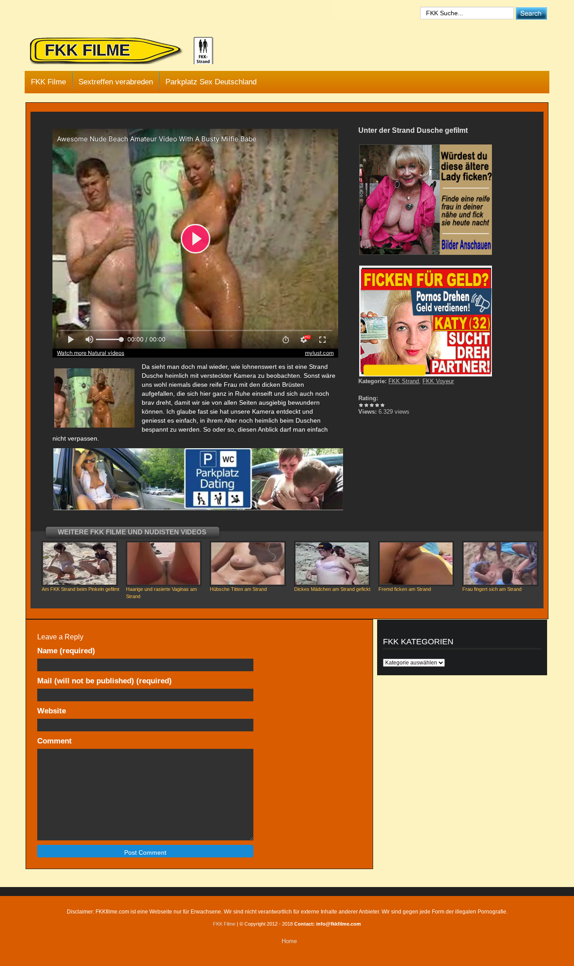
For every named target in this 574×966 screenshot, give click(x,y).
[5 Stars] (382, 405)
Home (289, 941)
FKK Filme (48, 82)
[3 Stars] (371, 405)
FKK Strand (403, 381)
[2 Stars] (366, 405)
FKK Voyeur (438, 381)
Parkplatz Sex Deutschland (211, 82)
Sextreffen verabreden (115, 82)
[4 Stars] (377, 405)
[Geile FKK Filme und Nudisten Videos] (128, 51)
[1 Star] (361, 405)
